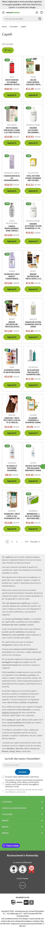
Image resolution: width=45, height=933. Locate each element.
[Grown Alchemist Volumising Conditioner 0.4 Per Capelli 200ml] (33, 114)
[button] (42, 466)
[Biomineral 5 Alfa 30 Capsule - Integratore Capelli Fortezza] (33, 500)
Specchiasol (12, 125)
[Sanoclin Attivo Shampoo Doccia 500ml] (33, 308)
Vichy (12, 77)
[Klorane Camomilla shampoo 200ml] (33, 404)
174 (26, 542)
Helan (33, 77)
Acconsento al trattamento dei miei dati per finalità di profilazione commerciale (24, 791)
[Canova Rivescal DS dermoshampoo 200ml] (12, 161)
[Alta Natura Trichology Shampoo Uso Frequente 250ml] (33, 356)
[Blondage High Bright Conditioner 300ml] (12, 260)
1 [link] (7, 542)
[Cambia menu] (3, 12)
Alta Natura (33, 367)
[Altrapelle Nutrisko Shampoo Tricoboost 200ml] (12, 452)
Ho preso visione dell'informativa (22, 777)
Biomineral (33, 511)
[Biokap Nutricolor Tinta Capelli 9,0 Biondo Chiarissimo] (33, 260)
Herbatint (12, 511)
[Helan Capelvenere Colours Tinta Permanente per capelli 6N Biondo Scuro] (33, 66)
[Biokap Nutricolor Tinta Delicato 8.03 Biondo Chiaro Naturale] (12, 308)
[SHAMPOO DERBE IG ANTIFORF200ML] (12, 356)
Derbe (11, 367)
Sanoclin (33, 319)
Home (4, 26)
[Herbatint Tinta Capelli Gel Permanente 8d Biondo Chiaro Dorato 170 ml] (12, 500)
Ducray (33, 463)
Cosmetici (14, 26)
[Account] (36, 12)
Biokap (33, 271)
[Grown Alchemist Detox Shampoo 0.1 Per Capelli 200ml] (33, 209)
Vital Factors (33, 173)
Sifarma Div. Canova (12, 173)
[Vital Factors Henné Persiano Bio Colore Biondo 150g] (33, 161)
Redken (12, 271)
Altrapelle (12, 463)
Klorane (33, 415)
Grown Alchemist (33, 125)
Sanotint (11, 415)
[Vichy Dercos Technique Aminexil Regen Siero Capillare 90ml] (12, 66)
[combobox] (22, 19)
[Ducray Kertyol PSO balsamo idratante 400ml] (33, 452)
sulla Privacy (34, 777)
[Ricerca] (39, 18)
